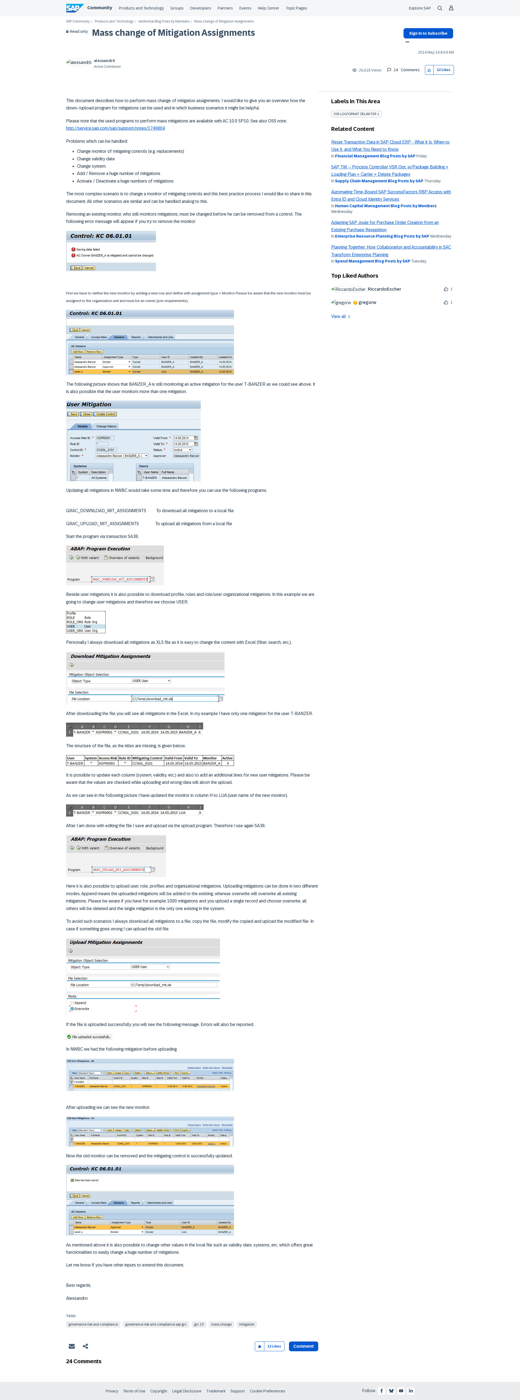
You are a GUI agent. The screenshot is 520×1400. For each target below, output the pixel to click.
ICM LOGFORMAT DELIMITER (355, 114)
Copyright (158, 1391)
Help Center (268, 8)
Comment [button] (303, 1346)
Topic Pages (296, 8)
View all (338, 316)
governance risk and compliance (93, 1324)
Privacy (112, 1391)
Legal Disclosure (187, 1391)
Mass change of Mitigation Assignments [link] (224, 21)
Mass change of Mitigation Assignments (173, 33)
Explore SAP (420, 8)
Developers (200, 8)
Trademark (216, 1391)
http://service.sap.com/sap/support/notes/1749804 (115, 128)
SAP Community (78, 21)
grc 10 (199, 1324)
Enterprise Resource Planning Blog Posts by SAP (382, 236)
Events (245, 8)
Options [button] (406, 42)
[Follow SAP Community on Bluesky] (391, 1391)
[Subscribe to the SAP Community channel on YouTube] (401, 1391)
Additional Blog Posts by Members (163, 21)
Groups (177, 8)
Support (237, 1391)
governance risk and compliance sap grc (156, 1324)
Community (99, 7)
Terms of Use (134, 1391)
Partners (225, 8)
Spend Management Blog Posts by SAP (372, 261)
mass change (221, 1324)
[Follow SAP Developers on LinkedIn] (411, 1391)
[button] (429, 70)
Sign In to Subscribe (428, 33)
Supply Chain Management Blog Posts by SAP (379, 181)
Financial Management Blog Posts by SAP (375, 156)
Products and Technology (141, 8)
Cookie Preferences (267, 1391)
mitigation (246, 1324)
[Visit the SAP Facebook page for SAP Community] (381, 1391)
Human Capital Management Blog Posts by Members (386, 206)
